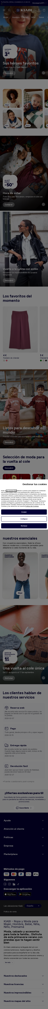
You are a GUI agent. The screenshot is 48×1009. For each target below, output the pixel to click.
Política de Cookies (32, 506)
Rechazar (24, 526)
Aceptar (24, 512)
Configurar (24, 519)
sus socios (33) (11, 491)
